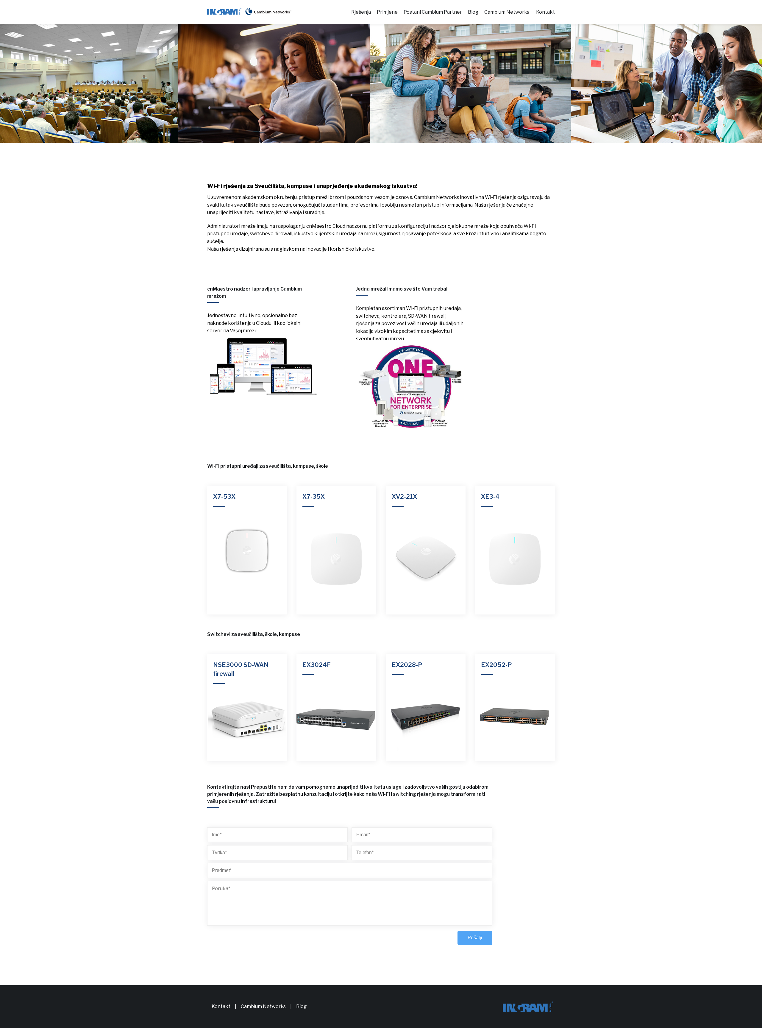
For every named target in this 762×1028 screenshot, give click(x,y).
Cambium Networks (506, 12)
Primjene (387, 12)
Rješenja (361, 12)
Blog (473, 12)
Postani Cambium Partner (433, 12)
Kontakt (545, 12)
